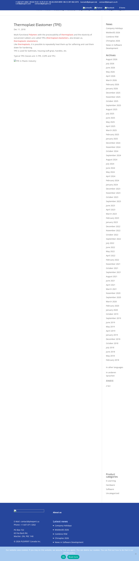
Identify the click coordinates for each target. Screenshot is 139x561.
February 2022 (112, 259)
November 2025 (113, 97)
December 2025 (113, 92)
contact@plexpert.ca (30, 521)
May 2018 (110, 355)
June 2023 (110, 205)
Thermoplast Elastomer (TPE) (37, 24)
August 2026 (111, 59)
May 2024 (110, 172)
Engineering (84, 10)
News (47, 10)
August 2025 (111, 109)
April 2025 (110, 126)
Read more (73, 557)
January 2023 (112, 222)
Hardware (110, 485)
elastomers (64, 38)
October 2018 (112, 343)
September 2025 (113, 105)
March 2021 (111, 289)
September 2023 (113, 201)
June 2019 (110, 322)
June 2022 (110, 247)
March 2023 (111, 213)
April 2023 (110, 209)
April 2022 (110, 255)
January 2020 (112, 310)
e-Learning (59, 10)
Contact (97, 10)
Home (39, 10)
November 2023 (113, 193)
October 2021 (112, 268)
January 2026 (112, 88)
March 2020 (111, 301)
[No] (135, 553)
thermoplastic (20, 41)
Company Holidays (114, 28)
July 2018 (110, 347)
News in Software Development (69, 542)
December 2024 (113, 143)
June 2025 (110, 117)
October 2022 (112, 234)
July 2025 (110, 113)
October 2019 (112, 314)
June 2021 (110, 280)
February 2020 (112, 305)
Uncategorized (112, 493)
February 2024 (112, 180)
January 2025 (112, 138)
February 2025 (112, 134)
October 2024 (112, 151)
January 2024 (112, 184)
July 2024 (110, 163)
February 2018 (112, 360)
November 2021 (113, 264)
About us (57, 512)
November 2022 (113, 230)
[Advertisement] (115, 428)
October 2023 (112, 197)
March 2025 (111, 130)
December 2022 (113, 226)
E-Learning (111, 481)
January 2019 (112, 335)
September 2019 (113, 318)
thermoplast (52, 38)
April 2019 (110, 331)
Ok (63, 557)
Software (110, 489)
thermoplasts (67, 34)
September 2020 (113, 297)
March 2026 (111, 80)
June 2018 (110, 351)
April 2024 (110, 176)
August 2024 (111, 159)
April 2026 (110, 76)
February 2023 (112, 218)
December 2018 (113, 339)
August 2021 (111, 276)
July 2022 (110, 243)
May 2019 (110, 326)
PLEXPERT (25, 541)
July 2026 (110, 63)
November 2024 (113, 147)
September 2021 (113, 272)
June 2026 (110, 67)
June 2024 (110, 168)
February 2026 (112, 84)
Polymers (33, 34)
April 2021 (110, 285)
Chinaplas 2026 (113, 40)
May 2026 (110, 72)
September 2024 (113, 155)
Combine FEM (112, 36)
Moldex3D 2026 (113, 32)
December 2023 (113, 188)
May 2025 (110, 122)
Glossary (71, 10)
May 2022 (110, 251)
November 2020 (113, 293)
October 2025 (112, 101)
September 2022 (113, 239)
